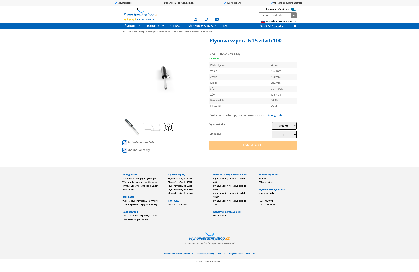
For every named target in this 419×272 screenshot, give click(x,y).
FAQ (225, 26)
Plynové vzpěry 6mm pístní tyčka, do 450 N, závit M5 (158, 31)
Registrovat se (236, 253)
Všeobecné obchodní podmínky (178, 253)
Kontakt (263, 178)
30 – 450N (277, 88)
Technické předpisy (205, 253)
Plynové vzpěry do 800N (180, 185)
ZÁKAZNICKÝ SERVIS (200, 26)
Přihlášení (250, 253)
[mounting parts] (124, 150)
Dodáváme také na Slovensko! (281, 21)
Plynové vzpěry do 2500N (180, 193)
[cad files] (124, 142)
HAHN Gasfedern (267, 193)
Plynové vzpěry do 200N (180, 178)
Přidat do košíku (253, 145)
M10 (185, 204)
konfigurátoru (276, 115)
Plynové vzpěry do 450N (180, 182)
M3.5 (170, 204)
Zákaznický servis (267, 182)
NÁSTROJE (128, 26)
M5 (175, 204)
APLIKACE (176, 26)
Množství (215, 134)
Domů (128, 31)
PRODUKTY (152, 26)
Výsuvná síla (217, 124)
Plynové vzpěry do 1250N (180, 189)
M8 (180, 204)
